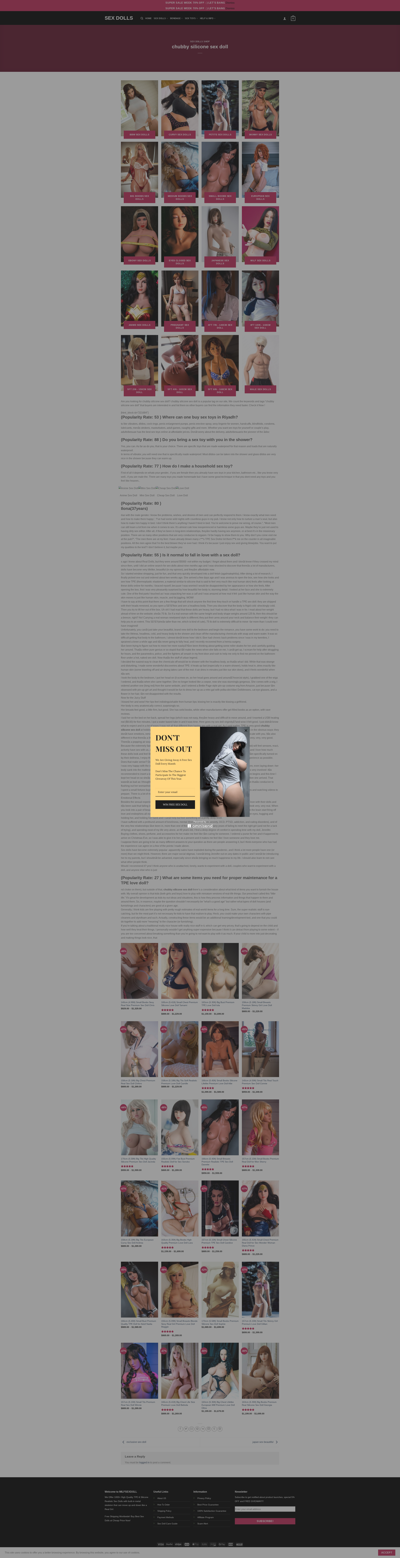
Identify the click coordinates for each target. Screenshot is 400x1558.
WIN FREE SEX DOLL (175, 804)
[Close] (246, 730)
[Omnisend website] (200, 824)
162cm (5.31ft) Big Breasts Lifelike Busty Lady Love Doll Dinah (36, 1549)
